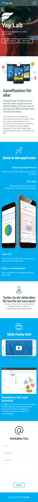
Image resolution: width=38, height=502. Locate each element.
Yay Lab (26, 497)
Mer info (26, 41)
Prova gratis (10, 41)
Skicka (19, 485)
